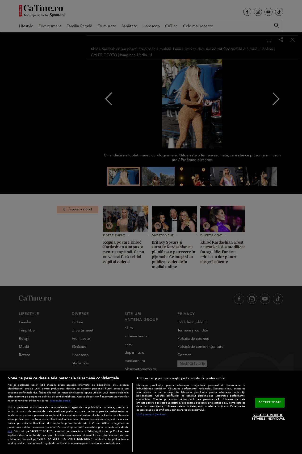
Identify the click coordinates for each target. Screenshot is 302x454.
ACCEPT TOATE (269, 402)
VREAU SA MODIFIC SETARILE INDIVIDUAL (268, 417)
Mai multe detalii (60, 400)
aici (10, 431)
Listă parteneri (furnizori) (151, 414)
